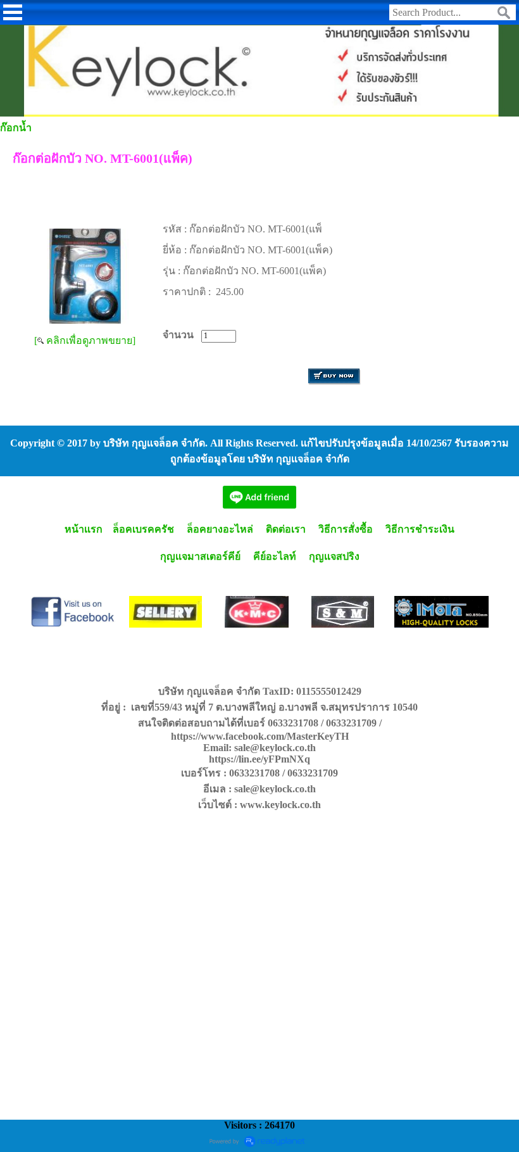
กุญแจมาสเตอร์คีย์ (200, 556)
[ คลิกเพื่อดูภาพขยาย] (84, 340)
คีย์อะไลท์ (274, 556)
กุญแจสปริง (334, 556)
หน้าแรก (82, 529)
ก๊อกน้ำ (16, 127)
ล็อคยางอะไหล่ (220, 529)
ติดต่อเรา (286, 529)
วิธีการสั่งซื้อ (345, 529)
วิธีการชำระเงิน (419, 529)
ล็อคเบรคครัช (143, 529)
